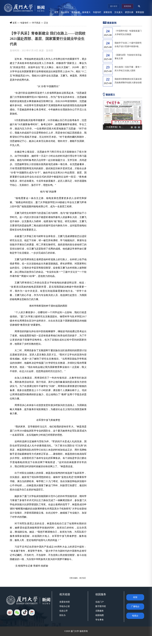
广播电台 (135, 606)
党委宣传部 (64, 602)
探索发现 (108, 12)
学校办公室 (64, 606)
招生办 (62, 615)
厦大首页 (113, 6)
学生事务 (99, 620)
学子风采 (36, 23)
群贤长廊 (129, 12)
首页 (56, 12)
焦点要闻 (65, 12)
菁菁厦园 (140, 12)
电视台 (135, 616)
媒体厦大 (86, 12)
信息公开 (63, 611)
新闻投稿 (127, 6)
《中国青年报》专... (113, 127)
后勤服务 (99, 611)
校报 (135, 597)
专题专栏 (97, 12)
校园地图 (99, 615)
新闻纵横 (76, 12)
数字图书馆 (100, 606)
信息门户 (99, 602)
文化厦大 (118, 12)
